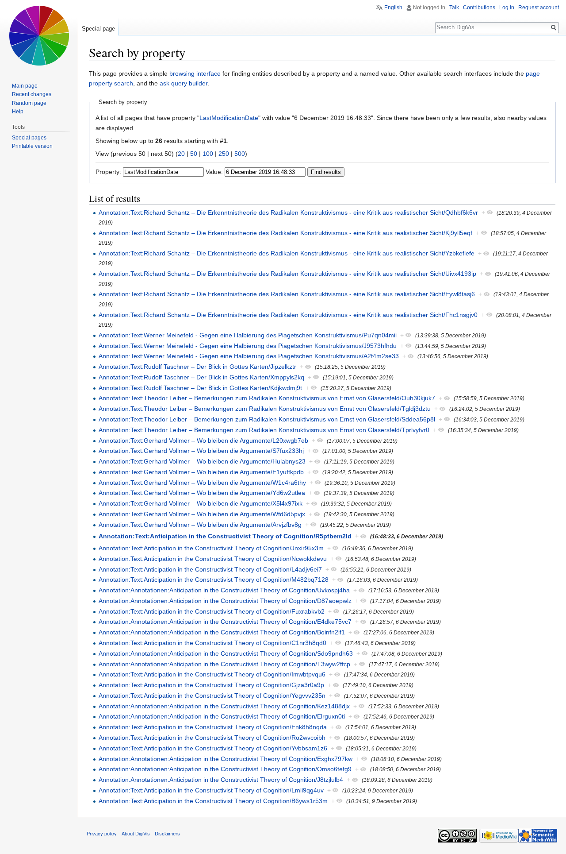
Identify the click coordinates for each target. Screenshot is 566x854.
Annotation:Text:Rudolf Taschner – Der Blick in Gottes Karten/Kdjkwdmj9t (200, 387)
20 (181, 153)
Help (17, 111)
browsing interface (195, 73)
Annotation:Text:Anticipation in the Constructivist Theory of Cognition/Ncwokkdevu (213, 558)
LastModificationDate (228, 117)
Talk (454, 7)
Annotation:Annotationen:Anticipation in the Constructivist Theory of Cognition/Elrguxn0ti (222, 716)
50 (193, 153)
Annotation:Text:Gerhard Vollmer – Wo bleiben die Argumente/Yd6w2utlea (202, 492)
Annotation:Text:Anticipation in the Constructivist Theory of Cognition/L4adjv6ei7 (210, 569)
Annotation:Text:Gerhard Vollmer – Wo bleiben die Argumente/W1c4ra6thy (202, 482)
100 (208, 153)
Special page (98, 28)
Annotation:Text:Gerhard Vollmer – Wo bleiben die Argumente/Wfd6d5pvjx (202, 514)
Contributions (479, 7)
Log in (506, 7)
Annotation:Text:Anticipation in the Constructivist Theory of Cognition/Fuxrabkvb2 (212, 611)
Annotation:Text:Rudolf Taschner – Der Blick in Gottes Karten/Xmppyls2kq (201, 377)
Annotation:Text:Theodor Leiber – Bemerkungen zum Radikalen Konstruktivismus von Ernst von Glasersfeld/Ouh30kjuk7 (267, 398)
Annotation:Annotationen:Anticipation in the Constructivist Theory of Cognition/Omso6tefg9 (225, 769)
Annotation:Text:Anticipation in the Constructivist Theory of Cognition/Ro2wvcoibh (212, 737)
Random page (29, 103)
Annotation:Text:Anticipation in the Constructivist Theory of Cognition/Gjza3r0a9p (211, 684)
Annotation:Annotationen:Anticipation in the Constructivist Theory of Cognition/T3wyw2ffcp (224, 664)
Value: (214, 171)
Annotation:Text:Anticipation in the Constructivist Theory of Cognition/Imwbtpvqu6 (212, 674)
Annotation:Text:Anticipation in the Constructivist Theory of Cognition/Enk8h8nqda (213, 726)
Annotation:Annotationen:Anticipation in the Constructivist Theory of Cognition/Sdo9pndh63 (226, 653)
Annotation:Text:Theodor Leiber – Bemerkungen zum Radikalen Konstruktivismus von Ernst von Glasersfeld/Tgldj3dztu (265, 408)
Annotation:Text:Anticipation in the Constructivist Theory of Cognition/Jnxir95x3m (211, 548)
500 (239, 153)
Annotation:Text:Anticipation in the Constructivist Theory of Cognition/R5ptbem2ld (225, 536)
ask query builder (183, 83)
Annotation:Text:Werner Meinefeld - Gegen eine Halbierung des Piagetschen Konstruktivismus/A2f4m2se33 (249, 355)
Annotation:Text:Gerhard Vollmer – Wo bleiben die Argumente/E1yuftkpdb (201, 471)
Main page (25, 86)
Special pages (29, 138)
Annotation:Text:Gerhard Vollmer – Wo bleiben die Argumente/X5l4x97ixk (200, 503)
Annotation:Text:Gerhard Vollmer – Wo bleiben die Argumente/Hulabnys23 (202, 461)
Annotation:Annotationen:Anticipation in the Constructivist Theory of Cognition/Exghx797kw (225, 758)
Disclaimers (167, 833)
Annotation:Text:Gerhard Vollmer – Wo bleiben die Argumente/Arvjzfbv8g (200, 524)
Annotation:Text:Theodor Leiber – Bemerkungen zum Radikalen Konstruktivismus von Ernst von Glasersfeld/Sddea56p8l (267, 419)
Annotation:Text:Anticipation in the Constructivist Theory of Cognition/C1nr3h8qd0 (212, 642)
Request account (538, 7)
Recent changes (31, 94)
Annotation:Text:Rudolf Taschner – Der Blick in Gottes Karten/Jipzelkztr (197, 366)
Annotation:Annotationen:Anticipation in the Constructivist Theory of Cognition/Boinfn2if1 (222, 632)
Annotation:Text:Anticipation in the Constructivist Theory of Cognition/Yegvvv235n (212, 695)
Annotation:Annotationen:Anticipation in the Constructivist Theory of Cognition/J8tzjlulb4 (221, 779)
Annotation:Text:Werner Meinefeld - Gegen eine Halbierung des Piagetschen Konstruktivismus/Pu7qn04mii (248, 335)
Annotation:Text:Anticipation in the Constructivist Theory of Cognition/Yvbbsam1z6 (213, 748)
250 (223, 153)
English (393, 7)
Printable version (32, 146)
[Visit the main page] (39, 35)
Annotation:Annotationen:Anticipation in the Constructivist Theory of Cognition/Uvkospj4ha (224, 590)
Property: (108, 171)
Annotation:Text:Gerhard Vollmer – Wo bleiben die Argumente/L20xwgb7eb (203, 440)
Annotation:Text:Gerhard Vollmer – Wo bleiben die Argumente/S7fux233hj (201, 450)
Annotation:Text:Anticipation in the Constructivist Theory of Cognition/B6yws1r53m (213, 800)
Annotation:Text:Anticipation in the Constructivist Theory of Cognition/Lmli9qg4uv (211, 790)
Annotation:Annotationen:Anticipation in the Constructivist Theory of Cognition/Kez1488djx (224, 706)
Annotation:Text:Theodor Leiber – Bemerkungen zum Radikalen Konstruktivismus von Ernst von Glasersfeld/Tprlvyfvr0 (264, 429)
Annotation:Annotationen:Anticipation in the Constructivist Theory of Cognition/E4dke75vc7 (225, 621)
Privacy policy (102, 833)
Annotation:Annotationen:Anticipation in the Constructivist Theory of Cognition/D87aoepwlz (225, 600)
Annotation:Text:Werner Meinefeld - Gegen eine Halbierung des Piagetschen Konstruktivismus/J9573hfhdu (248, 345)
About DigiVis (136, 833)
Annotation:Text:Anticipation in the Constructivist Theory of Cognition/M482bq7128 (214, 579)
